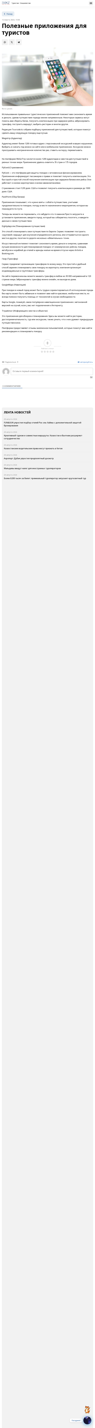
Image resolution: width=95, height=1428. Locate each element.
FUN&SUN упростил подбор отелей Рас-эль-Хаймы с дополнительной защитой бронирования (42, 424)
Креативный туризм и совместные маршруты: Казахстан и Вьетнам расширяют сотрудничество (43, 437)
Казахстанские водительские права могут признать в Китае (33, 448)
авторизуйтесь (86, 362)
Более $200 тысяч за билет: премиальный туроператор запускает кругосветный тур (45, 478)
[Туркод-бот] (87, 1408)
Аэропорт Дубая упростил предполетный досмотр (29, 458)
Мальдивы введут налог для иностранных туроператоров (32, 468)
